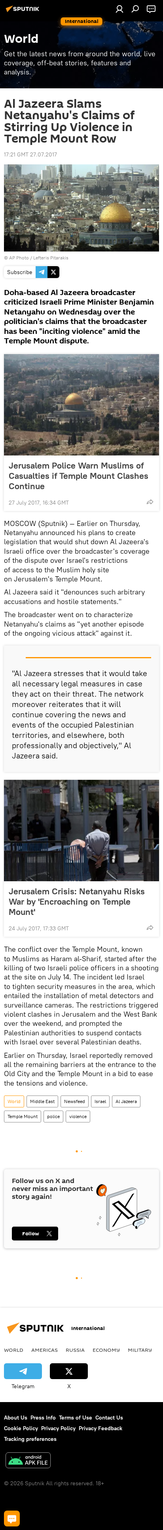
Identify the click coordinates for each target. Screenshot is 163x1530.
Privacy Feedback (100, 1428)
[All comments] (12, 1518)
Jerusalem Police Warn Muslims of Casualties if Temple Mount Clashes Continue (78, 475)
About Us (15, 1417)
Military (140, 1349)
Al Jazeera (126, 1101)
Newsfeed (74, 1101)
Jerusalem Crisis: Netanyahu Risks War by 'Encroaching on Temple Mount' (77, 901)
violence (78, 1116)
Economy (106, 1349)
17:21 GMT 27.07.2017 (30, 154)
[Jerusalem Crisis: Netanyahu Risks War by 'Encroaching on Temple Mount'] (81, 830)
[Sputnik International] (24, 11)
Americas (44, 1349)
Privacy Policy (58, 1428)
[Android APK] (28, 1461)
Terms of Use (75, 1417)
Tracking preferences (30, 1438)
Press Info (43, 1417)
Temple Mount (23, 1116)
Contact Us (109, 1417)
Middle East (42, 1101)
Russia (75, 1349)
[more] (150, 502)
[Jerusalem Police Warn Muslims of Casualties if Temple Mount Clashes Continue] (81, 404)
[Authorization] (119, 9)
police (53, 1116)
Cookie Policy (21, 1428)
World (14, 1101)
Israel (100, 1101)
